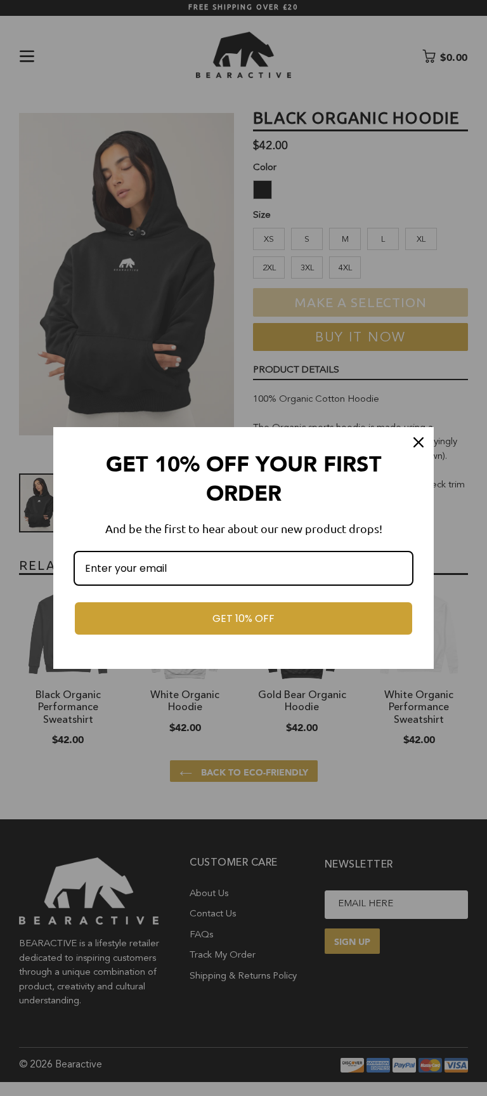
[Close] (418, 442)
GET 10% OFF (243, 618)
